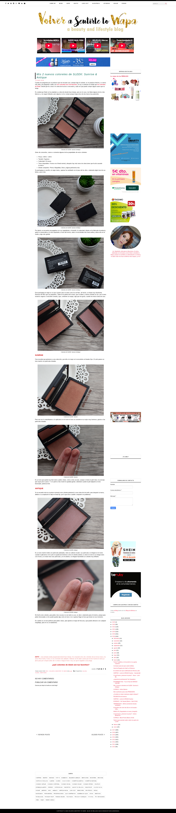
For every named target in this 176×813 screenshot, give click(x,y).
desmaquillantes (41, 787)
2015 (113, 734)
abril (115, 657)
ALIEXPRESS (96, 3)
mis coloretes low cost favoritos (67, 84)
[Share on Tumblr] (105, 669)
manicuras (80, 790)
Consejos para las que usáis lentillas (123, 666)
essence (50, 787)
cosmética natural (91, 781)
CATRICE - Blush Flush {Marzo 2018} (123, 717)
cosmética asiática (77, 781)
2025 (113, 622)
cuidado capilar (41, 784)
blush (85, 671)
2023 (113, 624)
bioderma (93, 777)
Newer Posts (44, 734)
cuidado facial (65, 784)
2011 (113, 744)
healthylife (88, 787)
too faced (70, 796)
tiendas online (60, 796)
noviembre (117, 641)
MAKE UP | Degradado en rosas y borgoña (125, 711)
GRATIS (76, 3)
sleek (37, 672)
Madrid (45, 777)
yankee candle (50, 800)
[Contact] (24, 3)
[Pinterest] (11, 3)
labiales (55, 790)
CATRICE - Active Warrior (120, 689)
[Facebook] (5, 3)
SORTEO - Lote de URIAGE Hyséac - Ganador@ (126, 673)
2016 (113, 732)
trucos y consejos (80, 796)
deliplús (97, 784)
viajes (42, 800)
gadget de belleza (77, 787)
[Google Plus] (16, 3)
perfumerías (48, 793)
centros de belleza (42, 781)
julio (115, 650)
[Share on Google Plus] (103, 669)
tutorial (90, 796)
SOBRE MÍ (53, 3)
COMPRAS (38, 777)
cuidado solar (77, 784)
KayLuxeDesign (114, 811)
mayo (115, 655)
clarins (52, 781)
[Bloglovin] (19, 3)
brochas (100, 777)
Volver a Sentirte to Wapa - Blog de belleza (83, 811)
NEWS (61, 3)
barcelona (85, 777)
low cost (73, 790)
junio (115, 653)
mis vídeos (89, 790)
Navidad (51, 777)
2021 (113, 629)
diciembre (116, 638)
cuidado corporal (53, 784)
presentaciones (58, 793)
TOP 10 (58, 777)
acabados (64, 777)
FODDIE (124, 3)
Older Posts (97, 734)
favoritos (67, 787)
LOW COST (85, 3)
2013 (113, 739)
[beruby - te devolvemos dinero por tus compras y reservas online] (125, 597)
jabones (44, 790)
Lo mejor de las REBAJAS (119, 76)
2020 (113, 631)
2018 (113, 636)
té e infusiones (100, 796)
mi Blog (116, 610)
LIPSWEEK (106, 3)
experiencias (58, 787)
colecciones (66, 781)
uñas (37, 800)
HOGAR (116, 3)
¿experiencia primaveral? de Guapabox (124, 679)
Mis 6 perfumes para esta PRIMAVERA (124, 692)
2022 (113, 627)
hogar (38, 790)
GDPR (68, 3)
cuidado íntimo (88, 784)
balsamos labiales (74, 777)
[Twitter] (8, 3)
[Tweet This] (99, 669)
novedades (39, 793)
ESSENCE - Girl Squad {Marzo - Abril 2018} (125, 701)
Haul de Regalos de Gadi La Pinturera (124, 668)
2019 (113, 634)
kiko (49, 790)
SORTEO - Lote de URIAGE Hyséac (123, 699)
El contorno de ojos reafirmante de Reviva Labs (126, 670)
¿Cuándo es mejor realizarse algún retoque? (125, 694)
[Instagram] (13, 3)
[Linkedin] (22, 3)
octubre (116, 643)
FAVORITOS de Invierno (120, 696)
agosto (116, 648)
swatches (43, 672)
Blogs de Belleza (130, 610)
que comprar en (70, 793)
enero (115, 727)
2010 (113, 746)
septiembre (117, 645)
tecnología (39, 796)
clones (58, 781)
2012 (113, 742)
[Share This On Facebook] (97, 669)
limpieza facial (63, 790)
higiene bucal (98, 787)
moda (95, 790)
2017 (113, 730)
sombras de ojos (82, 793)
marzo (115, 660)
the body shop (49, 796)
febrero (116, 724)
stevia (91, 793)
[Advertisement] (70, 639)
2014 (113, 737)
